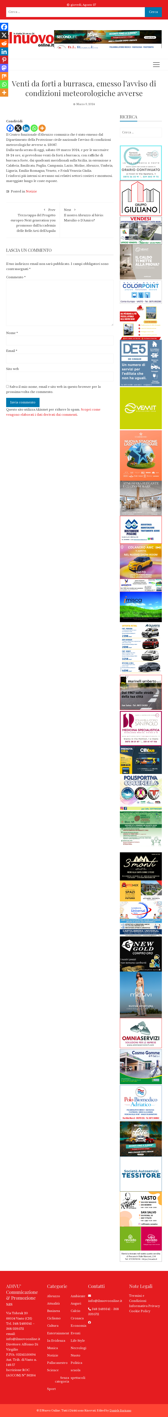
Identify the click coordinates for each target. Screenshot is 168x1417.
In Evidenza (56, 1341)
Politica (76, 1363)
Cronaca (77, 1318)
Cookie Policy (139, 1311)
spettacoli (78, 1378)
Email (11, 351)
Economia (78, 1326)
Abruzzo (53, 1296)
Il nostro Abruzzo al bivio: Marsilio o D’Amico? (84, 215)
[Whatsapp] (34, 128)
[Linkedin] (26, 128)
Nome (12, 333)
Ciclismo (54, 1318)
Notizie (31, 191)
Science (53, 1370)
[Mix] (4, 76)
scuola (75, 1370)
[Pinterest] (4, 60)
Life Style (78, 1341)
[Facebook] (10, 128)
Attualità (53, 1303)
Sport (51, 1389)
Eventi (75, 1333)
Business (53, 1311)
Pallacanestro (57, 1363)
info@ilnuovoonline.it (23, 1339)
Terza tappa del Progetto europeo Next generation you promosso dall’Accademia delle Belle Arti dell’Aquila (33, 220)
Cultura (52, 1326)
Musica (52, 1348)
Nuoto (75, 1355)
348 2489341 (101, 1309)
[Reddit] (4, 43)
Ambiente (78, 1296)
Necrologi (78, 1348)
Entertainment (58, 1333)
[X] (18, 128)
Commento (16, 277)
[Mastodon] (4, 68)
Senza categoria (62, 1379)
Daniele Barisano (120, 1410)
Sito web (12, 369)
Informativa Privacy (144, 1306)
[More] (42, 128)
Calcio (75, 1311)
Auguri (76, 1303)
